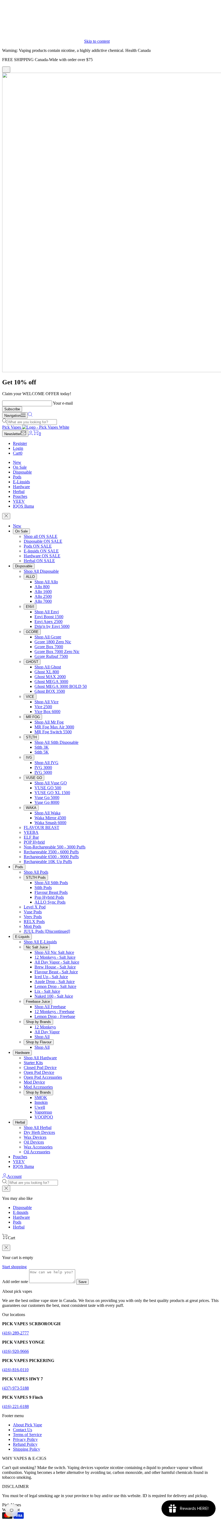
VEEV (19, 501)
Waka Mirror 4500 (50, 817)
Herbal (19, 491)
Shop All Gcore (47, 637)
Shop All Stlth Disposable (56, 742)
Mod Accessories (38, 1087)
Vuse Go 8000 (46, 802)
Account (14, 1176)
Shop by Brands (38, 1022)
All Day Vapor (47, 1032)
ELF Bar (31, 837)
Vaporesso (43, 1112)
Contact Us (22, 1429)
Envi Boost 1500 (48, 616)
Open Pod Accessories (43, 1077)
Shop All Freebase (50, 1006)
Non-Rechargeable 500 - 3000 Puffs (54, 847)
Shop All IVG (46, 762)
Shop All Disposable (41, 571)
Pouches (20, 496)
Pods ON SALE (38, 546)
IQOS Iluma (23, 506)
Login (18, 448)
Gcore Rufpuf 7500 (51, 656)
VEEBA (31, 832)
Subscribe (12, 409)
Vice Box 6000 (47, 711)
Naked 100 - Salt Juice (53, 996)
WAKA (31, 808)
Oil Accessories (37, 1152)
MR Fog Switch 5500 (53, 732)
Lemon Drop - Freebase (54, 1016)
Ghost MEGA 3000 (51, 681)
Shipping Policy (26, 1449)
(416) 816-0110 (15, 1369)
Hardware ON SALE (42, 556)
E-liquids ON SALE (41, 551)
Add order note (15, 1281)
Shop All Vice (46, 702)
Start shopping (14, 1266)
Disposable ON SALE (43, 541)
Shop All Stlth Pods (51, 882)
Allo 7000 (43, 601)
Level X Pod (35, 907)
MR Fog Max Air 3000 (54, 727)
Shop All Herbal (37, 1127)
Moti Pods (32, 926)
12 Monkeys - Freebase (54, 1011)
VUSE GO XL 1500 (52, 792)
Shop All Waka (47, 813)
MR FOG (33, 717)
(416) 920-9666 (15, 1351)
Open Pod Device (39, 1072)
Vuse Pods (33, 912)
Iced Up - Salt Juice (51, 976)
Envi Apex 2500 (48, 621)
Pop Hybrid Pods (49, 897)
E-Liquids (21, 481)
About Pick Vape (27, 1425)
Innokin (41, 1102)
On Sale (20, 467)
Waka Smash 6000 (50, 822)
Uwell (39, 1107)
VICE (30, 697)
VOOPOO (43, 1117)
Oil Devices (34, 1142)
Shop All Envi (46, 612)
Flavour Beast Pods (51, 892)
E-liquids (20, 1212)
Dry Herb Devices (39, 1132)
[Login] (30, 433)
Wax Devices (35, 1137)
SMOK (40, 1097)
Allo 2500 (43, 596)
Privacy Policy (25, 1439)
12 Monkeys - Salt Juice (54, 957)
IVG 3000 (43, 767)
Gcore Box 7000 (48, 646)
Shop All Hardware (40, 1057)
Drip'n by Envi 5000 (52, 626)
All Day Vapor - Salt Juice (56, 962)
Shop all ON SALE (40, 536)
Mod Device (34, 1082)
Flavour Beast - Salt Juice (56, 972)
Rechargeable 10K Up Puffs (48, 861)
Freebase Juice (38, 1002)
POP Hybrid (34, 842)
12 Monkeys (45, 1027)
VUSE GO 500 (47, 787)
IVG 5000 (43, 772)
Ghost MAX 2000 (50, 676)
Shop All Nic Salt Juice (54, 952)
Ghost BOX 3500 (49, 691)
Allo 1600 (43, 591)
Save (82, 1282)
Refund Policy (25, 1444)
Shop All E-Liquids (40, 942)
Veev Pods (33, 916)
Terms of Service (27, 1434)
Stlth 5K (41, 752)
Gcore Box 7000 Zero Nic (57, 651)
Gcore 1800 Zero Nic (52, 642)
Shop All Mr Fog (49, 722)
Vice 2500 (43, 706)
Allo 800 (42, 586)
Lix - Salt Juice (47, 991)
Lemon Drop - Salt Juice (55, 986)
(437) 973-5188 (15, 1388)
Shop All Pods (36, 872)
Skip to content (97, 41)
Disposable (22, 472)
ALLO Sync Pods (49, 902)
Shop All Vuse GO (50, 783)
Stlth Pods (43, 887)
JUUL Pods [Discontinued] (47, 931)
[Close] (6, 69)
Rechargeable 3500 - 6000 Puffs (51, 852)
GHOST (32, 662)
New (17, 462)
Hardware (21, 486)
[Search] (30, 415)
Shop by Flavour (38, 1042)
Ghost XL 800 (46, 672)
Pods (17, 477)
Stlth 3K (41, 747)
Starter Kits (33, 1062)
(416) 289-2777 (15, 1333)
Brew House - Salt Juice (55, 967)
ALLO (30, 577)
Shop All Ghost (47, 667)
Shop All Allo (46, 582)
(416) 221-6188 (15, 1406)
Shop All (42, 1036)
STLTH (31, 737)
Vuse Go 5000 (46, 797)
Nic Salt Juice (37, 947)
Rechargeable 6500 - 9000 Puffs (51, 856)
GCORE (32, 632)
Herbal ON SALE (39, 560)
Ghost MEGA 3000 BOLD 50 (60, 686)
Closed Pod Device (40, 1067)
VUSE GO (34, 778)
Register (20, 443)
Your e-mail (63, 403)
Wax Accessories (38, 1147)
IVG (29, 757)
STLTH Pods (36, 877)
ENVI (30, 607)
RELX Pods (34, 921)
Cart (17, 453)
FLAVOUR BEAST (41, 827)
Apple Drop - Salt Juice (54, 981)
